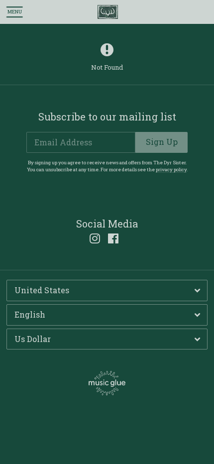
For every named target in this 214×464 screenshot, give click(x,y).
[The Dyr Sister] (107, 12)
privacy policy (171, 169)
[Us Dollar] (107, 339)
